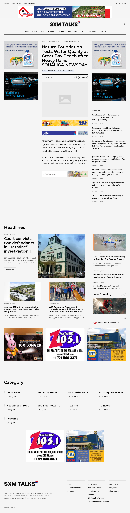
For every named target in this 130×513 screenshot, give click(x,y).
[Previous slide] (121, 294)
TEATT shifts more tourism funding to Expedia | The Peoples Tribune (107, 197)
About (69, 484)
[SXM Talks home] (65, 23)
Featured (70, 71)
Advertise (6, 3)
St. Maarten (71, 491)
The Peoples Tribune (88, 31)
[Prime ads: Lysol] (21, 55)
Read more (11, 270)
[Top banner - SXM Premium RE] (65, 12)
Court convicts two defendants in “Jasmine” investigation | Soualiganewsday (105, 117)
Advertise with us (74, 488)
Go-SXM (103, 31)
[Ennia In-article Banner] (65, 174)
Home (44, 41)
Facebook (112, 484)
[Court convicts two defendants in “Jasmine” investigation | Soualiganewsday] (61, 256)
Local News (61, 71)
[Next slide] (125, 294)
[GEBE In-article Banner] (65, 133)
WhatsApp (113, 491)
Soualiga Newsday (48, 31)
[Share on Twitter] (83, 77)
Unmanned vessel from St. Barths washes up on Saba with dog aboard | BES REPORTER (108, 130)
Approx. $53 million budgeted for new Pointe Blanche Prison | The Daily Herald (108, 185)
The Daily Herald (30, 31)
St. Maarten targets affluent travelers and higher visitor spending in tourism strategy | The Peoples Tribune (108, 172)
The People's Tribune (96, 498)
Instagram (113, 488)
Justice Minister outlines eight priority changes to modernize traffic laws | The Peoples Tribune (108, 159)
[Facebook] (119, 3)
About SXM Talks (16, 3)
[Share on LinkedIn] (86, 77)
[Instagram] (122, 3)
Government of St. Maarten (98, 501)
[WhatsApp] (125, 3)
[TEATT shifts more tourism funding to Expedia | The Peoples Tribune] (109, 242)
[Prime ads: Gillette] (21, 86)
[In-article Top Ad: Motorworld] (65, 123)
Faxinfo (61, 31)
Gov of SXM (72, 31)
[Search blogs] (117, 3)
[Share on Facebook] (79, 77)
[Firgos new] (106, 344)
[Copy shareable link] (75, 77)
